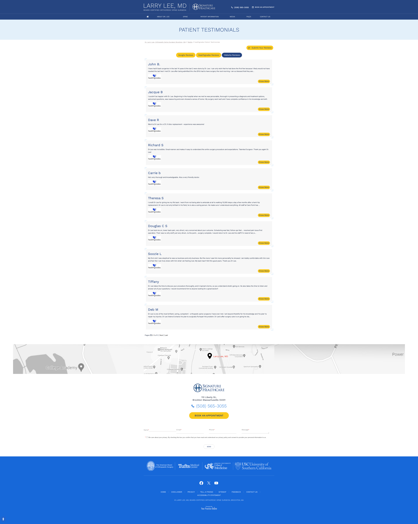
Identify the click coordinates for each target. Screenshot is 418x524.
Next (161, 335)
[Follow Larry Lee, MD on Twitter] (209, 483)
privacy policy (223, 437)
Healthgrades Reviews (208, 55)
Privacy (191, 492)
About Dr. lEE (163, 17)
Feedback (236, 492)
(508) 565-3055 (241, 7)
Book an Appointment (264, 7)
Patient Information (210, 17)
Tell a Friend (206, 492)
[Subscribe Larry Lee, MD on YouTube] (216, 483)
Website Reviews (232, 55)
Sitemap (222, 492)
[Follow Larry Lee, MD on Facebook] (201, 483)
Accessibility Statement (209, 495)
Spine (185, 17)
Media (232, 17)
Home (147, 17)
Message (245, 430)
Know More (264, 81)
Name (146, 430)
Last (166, 335)
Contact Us (265, 17)
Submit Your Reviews (262, 48)
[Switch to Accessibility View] (3, 519)
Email (178, 430)
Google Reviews (185, 55)
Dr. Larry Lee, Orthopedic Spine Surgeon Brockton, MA (165, 42)
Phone (211, 430)
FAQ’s (248, 17)
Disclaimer (176, 492)
